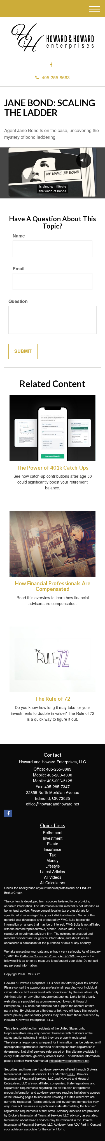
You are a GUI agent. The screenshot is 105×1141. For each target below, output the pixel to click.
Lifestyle (52, 866)
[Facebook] (51, 65)
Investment (52, 838)
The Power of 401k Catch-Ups (52, 468)
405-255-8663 (56, 77)
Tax (52, 855)
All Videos (52, 877)
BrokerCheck (13, 892)
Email (18, 269)
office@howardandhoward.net (69, 1060)
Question (18, 301)
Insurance (52, 849)
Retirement (52, 832)
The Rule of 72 (52, 699)
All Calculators (52, 882)
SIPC (71, 1074)
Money (52, 860)
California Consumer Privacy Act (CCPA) (48, 956)
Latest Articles (52, 871)
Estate (52, 843)
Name (19, 236)
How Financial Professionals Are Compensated (52, 586)
